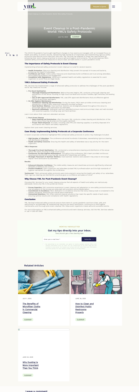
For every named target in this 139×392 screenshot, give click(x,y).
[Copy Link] (17, 56)
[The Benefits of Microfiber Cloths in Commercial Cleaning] (43, 271)
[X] (10, 56)
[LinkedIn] (13, 56)
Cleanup (75, 36)
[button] (113, 6)
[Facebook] (6, 56)
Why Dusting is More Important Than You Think (31, 365)
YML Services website (105, 210)
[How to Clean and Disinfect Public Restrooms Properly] (96, 271)
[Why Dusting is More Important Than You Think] (43, 329)
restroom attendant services (53, 114)
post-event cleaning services (46, 127)
